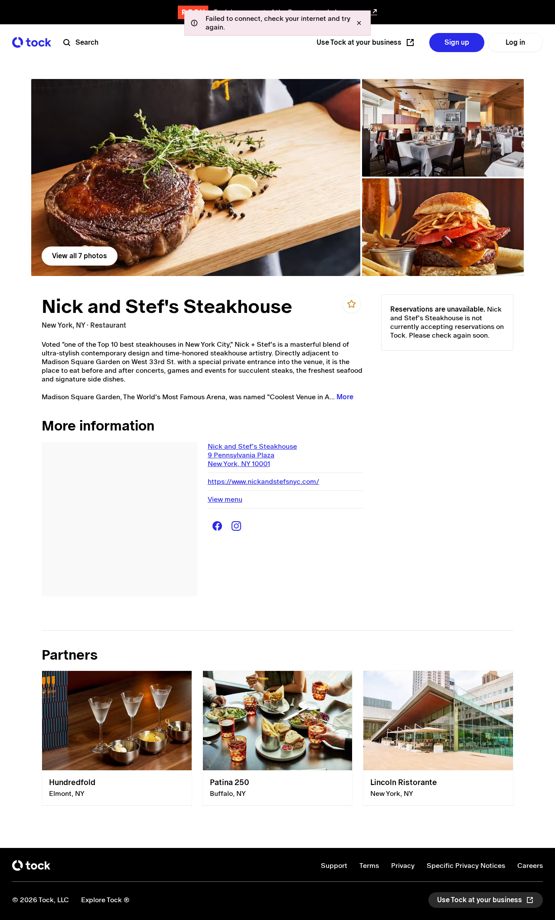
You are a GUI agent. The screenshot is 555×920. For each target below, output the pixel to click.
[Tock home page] (31, 42)
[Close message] (359, 23)
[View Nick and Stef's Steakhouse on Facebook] (217, 526)
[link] (195, 177)
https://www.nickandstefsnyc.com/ (263, 481)
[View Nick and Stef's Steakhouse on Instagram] (236, 526)
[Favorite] (351, 303)
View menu (225, 499)
